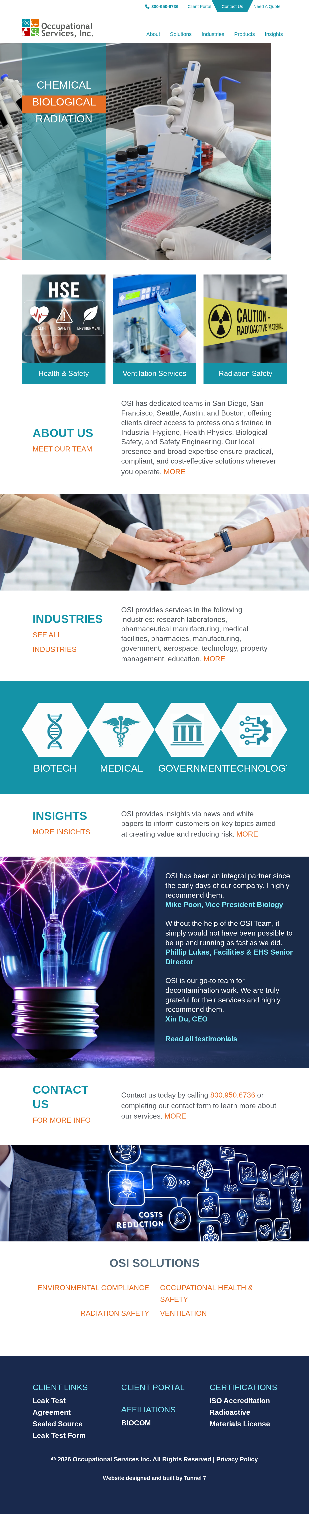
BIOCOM (136, 1423)
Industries (213, 34)
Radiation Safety (245, 373)
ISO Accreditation (240, 1401)
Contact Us (232, 6)
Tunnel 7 (195, 1478)
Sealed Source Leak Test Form (59, 1429)
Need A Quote (267, 6)
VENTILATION (183, 1313)
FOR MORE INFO (62, 1120)
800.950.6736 (232, 1095)
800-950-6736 (164, 6)
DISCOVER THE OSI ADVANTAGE (215, 249)
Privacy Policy (237, 1459)
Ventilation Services (154, 373)
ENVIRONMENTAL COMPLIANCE (93, 1288)
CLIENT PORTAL (153, 1387)
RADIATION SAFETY (114, 1313)
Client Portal (199, 6)
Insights (274, 34)
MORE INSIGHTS (61, 832)
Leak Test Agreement (52, 1406)
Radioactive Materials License (240, 1418)
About (153, 34)
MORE (174, 472)
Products (244, 34)
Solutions (181, 34)
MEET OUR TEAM (62, 449)
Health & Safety (63, 373)
